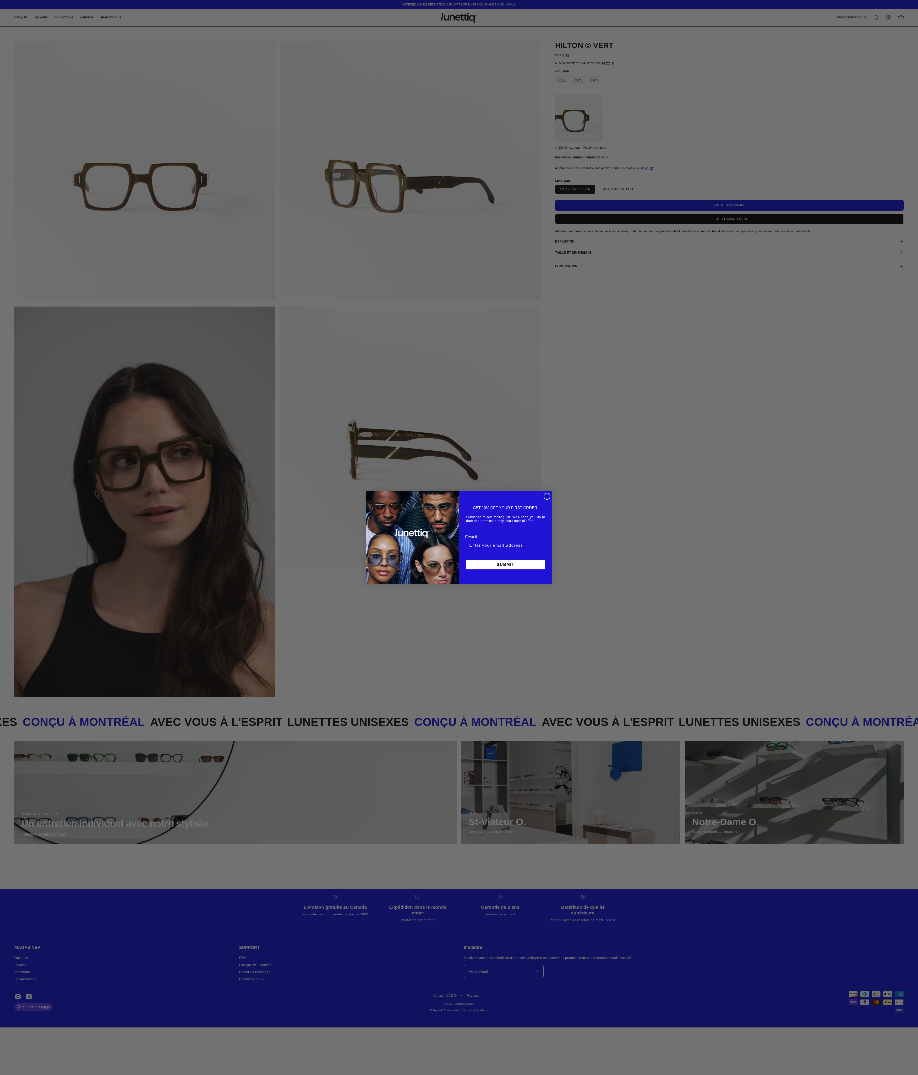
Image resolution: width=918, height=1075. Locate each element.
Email (471, 537)
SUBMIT (505, 564)
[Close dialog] (547, 496)
